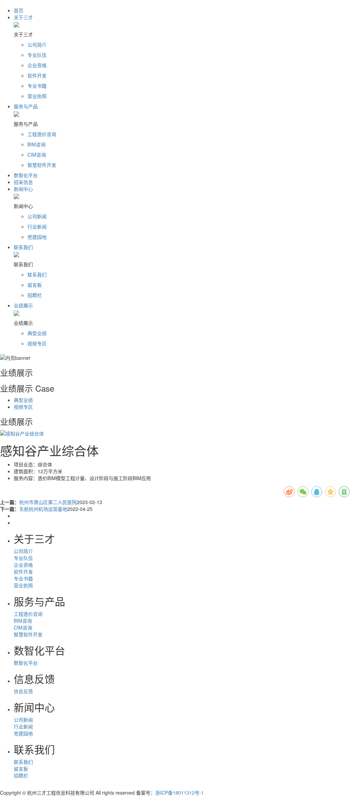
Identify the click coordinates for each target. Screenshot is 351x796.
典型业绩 (23, 399)
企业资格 (23, 564)
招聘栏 (21, 775)
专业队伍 (23, 557)
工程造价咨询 (28, 613)
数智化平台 (26, 175)
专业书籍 (23, 578)
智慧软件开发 (28, 634)
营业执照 (23, 585)
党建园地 (23, 733)
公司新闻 (23, 719)
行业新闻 (23, 726)
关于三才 (23, 17)
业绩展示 (23, 305)
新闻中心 (23, 188)
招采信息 (23, 182)
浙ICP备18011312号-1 (179, 792)
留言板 (21, 768)
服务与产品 (26, 106)
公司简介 (23, 551)
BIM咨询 (23, 620)
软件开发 (23, 571)
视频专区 (23, 406)
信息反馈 (23, 691)
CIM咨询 (23, 627)
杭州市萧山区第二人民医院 (48, 502)
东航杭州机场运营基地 (43, 508)
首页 (18, 10)
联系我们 (23, 247)
